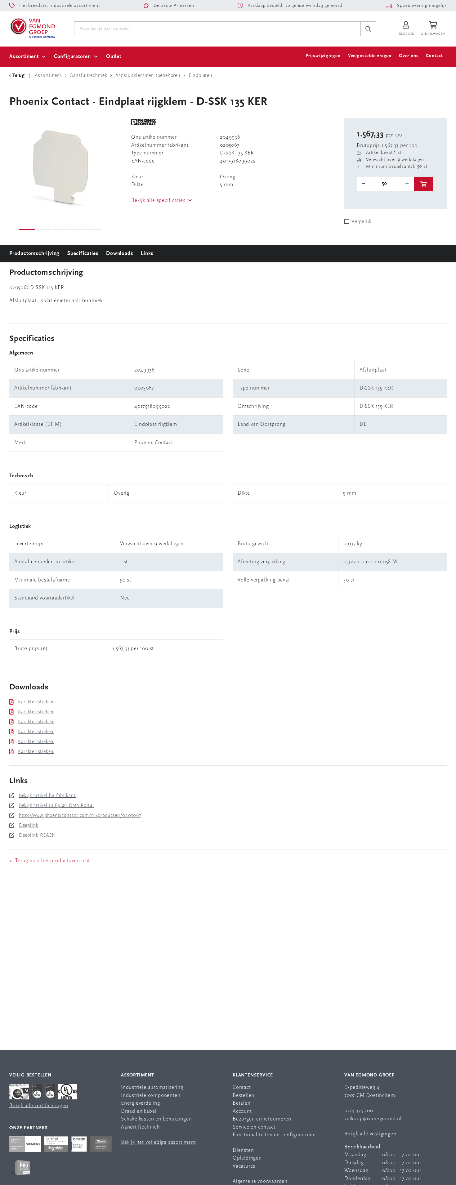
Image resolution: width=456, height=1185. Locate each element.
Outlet (113, 56)
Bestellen (243, 1095)
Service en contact (254, 1127)
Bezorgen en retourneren (262, 1119)
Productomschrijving (34, 253)
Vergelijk (361, 221)
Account (242, 1111)
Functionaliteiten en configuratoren (274, 1135)
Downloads (119, 253)
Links (147, 253)
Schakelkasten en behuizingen (156, 1119)
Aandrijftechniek (140, 1127)
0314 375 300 (358, 1110)
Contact (434, 56)
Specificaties (82, 253)
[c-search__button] (368, 28)
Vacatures (244, 1166)
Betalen (242, 1103)
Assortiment (24, 56)
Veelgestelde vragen (369, 56)
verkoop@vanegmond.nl (373, 1118)
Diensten (243, 1150)
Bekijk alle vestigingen (370, 1134)
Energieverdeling (140, 1103)
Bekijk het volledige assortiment (158, 1142)
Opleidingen (247, 1158)
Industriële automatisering (152, 1087)
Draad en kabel (138, 1111)
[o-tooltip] (385, 183)
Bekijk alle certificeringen (38, 1105)
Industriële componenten (150, 1095)
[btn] (423, 184)
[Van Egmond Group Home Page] (32, 27)
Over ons (408, 56)
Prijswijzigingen (323, 56)
